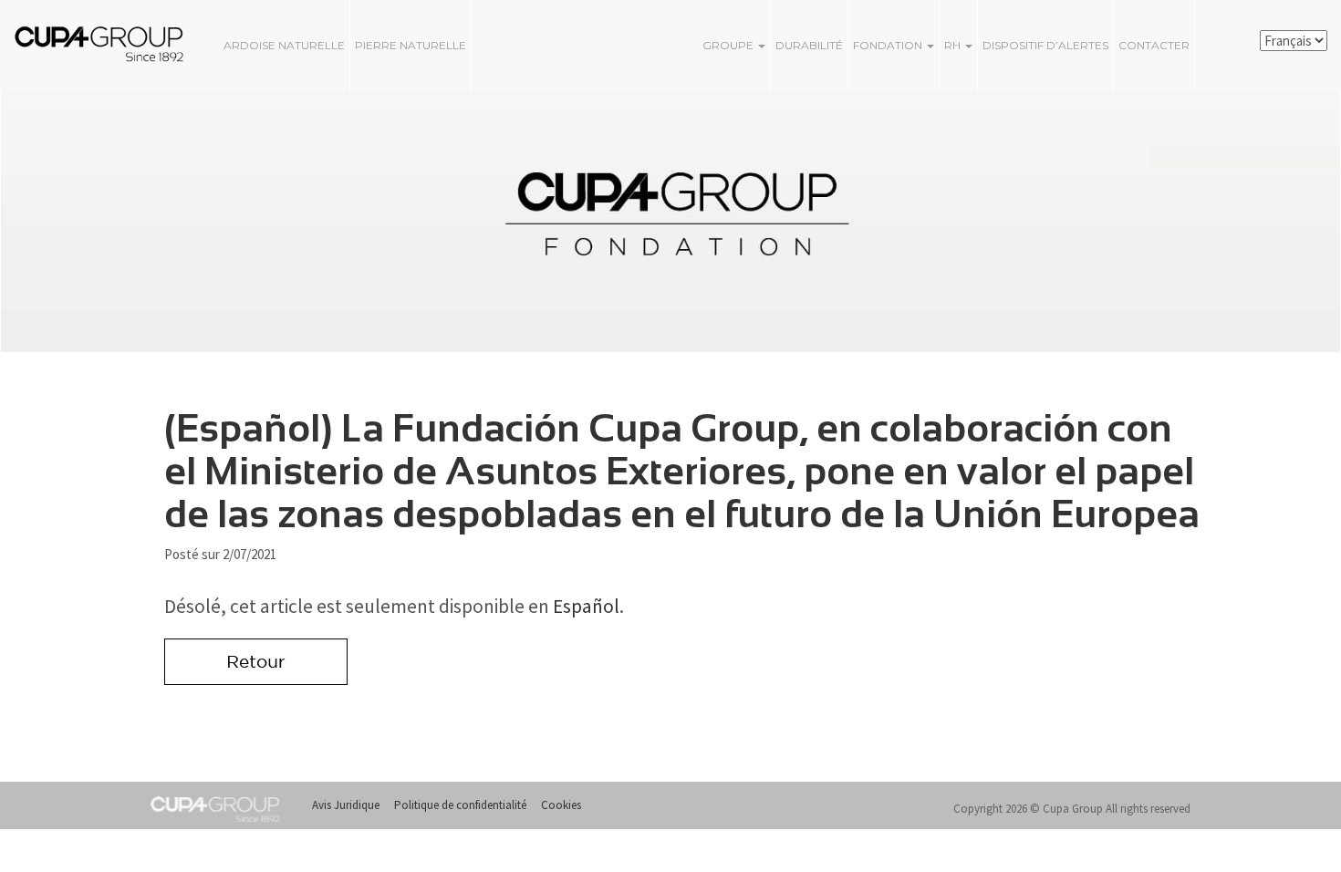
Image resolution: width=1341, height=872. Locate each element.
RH (953, 45)
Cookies (561, 805)
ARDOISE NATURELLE (284, 45)
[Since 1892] (82, 44)
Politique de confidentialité (460, 805)
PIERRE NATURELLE (410, 45)
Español (586, 606)
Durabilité (809, 45)
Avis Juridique (345, 805)
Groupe (729, 45)
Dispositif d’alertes (1045, 45)
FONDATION (889, 45)
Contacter (1154, 45)
